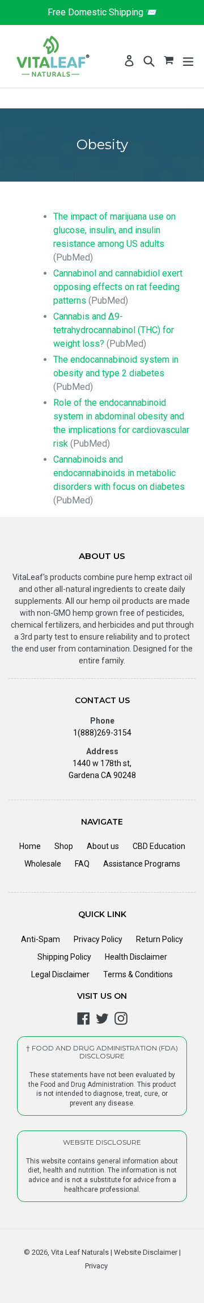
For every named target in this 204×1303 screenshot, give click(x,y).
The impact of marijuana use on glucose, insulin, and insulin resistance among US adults (114, 230)
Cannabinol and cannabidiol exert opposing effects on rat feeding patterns (117, 287)
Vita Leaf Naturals (80, 1252)
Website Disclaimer (144, 1252)
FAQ (82, 863)
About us (103, 846)
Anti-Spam (40, 939)
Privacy (96, 1266)
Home (30, 846)
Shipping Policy (64, 956)
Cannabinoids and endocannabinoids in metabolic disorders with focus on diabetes (119, 473)
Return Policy (159, 939)
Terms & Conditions (138, 974)
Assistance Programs (141, 863)
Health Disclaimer (136, 956)
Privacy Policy (98, 939)
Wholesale (42, 863)
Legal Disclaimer (60, 974)
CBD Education (159, 846)
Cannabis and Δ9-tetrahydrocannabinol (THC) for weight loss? (113, 330)
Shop (63, 846)
